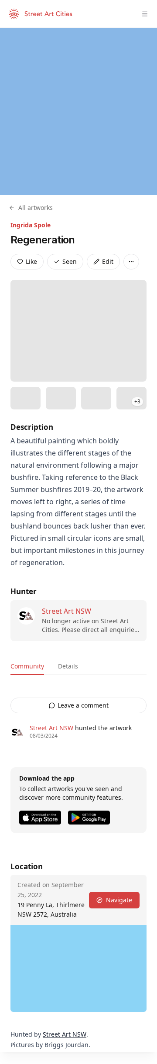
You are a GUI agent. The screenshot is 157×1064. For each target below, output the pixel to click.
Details (68, 666)
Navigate (119, 900)
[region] (78, 111)
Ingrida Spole (30, 225)
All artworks (35, 207)
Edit (107, 261)
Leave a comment (83, 705)
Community (27, 666)
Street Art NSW (66, 611)
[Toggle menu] (144, 13)
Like (31, 261)
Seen (69, 261)
